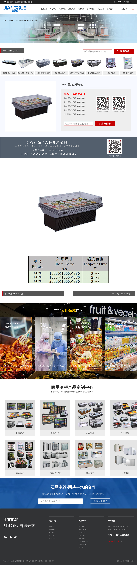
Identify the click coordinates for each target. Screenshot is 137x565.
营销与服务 (91, 9)
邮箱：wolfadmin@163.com (117, 529)
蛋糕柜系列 (82, 544)
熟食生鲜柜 (82, 535)
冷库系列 (81, 547)
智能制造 (62, 9)
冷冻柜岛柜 (19, 21)
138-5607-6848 (118, 535)
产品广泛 (68, 310)
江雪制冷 (119, 561)
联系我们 (110, 9)
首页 (4, 21)
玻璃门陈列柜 (83, 529)
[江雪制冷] (14, 7)
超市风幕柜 (82, 526)
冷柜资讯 (71, 9)
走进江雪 (44, 9)
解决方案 (81, 9)
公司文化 (52, 529)
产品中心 (53, 9)
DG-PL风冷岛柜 (18, 294)
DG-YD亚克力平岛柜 (30, 21)
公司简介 (52, 526)
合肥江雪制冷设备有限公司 (22, 561)
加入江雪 (101, 9)
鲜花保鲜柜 (82, 538)
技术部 (125, 561)
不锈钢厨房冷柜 (83, 541)
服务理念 (52, 532)
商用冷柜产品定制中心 (72, 387)
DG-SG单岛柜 (125, 294)
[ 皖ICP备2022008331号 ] (46, 561)
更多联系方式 (114, 541)
